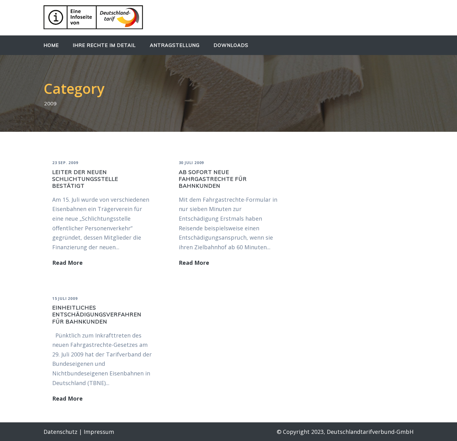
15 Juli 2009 (65, 298)
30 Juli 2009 (191, 162)
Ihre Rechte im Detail (104, 45)
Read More (67, 262)
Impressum (99, 431)
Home (51, 45)
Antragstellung (175, 45)
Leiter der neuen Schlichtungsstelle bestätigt (85, 179)
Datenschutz (60, 431)
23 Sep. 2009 (65, 162)
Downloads (231, 45)
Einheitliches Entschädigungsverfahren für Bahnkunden (96, 314)
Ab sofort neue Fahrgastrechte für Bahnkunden (213, 179)
